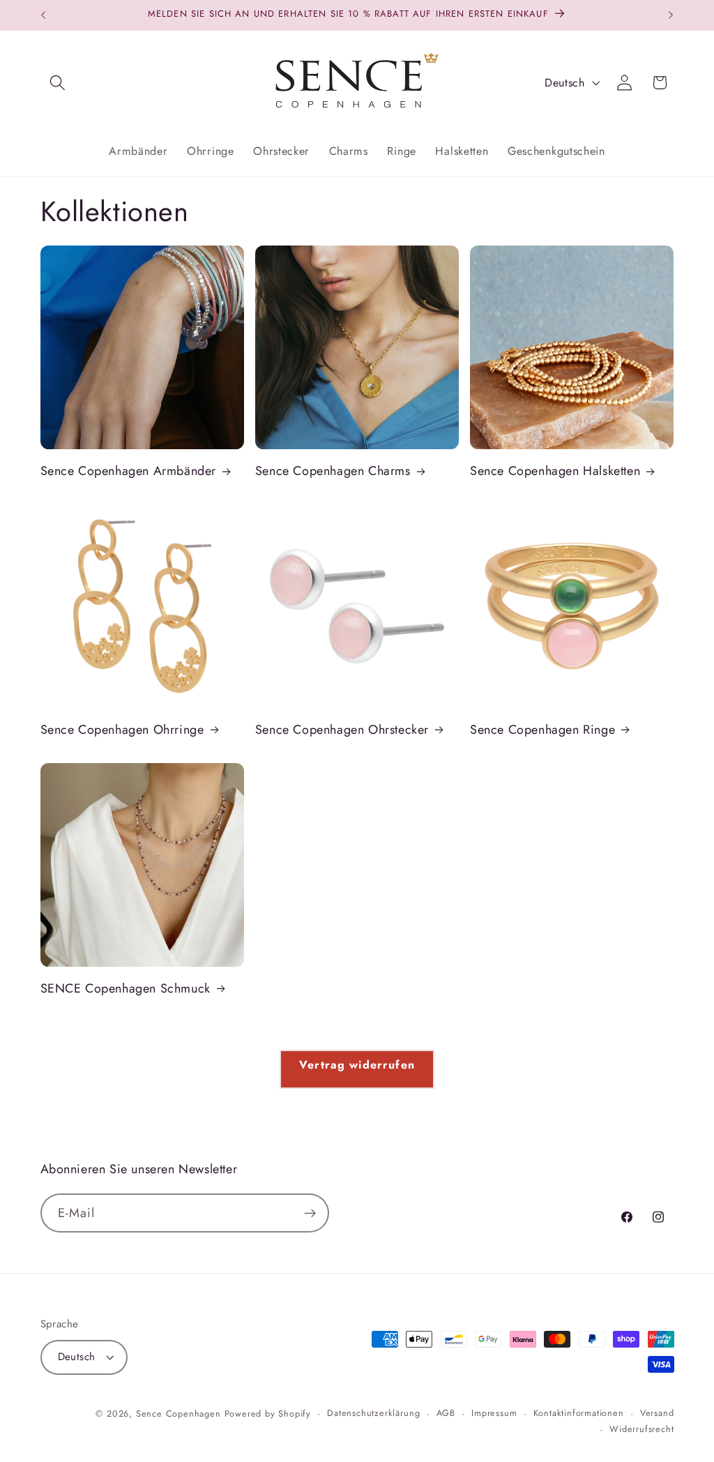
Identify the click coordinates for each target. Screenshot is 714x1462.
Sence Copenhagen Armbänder (128, 471)
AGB (445, 1412)
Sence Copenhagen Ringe (542, 730)
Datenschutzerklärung (373, 1412)
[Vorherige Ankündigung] (43, 15)
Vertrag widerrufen (357, 1065)
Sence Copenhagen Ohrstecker (342, 730)
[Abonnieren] (310, 1213)
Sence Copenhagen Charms (333, 471)
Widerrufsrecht (641, 1428)
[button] (58, 82)
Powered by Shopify (268, 1413)
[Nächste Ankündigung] (670, 15)
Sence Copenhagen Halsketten (555, 471)
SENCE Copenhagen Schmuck (125, 989)
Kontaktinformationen (578, 1412)
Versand (657, 1412)
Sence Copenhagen (178, 1413)
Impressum (494, 1412)
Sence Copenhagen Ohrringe (122, 730)
